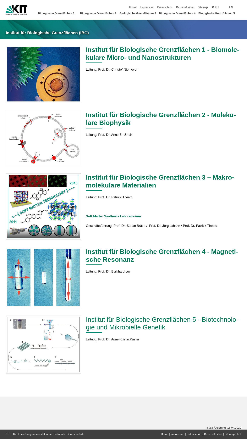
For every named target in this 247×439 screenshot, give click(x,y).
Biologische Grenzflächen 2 (98, 13)
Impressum (147, 7)
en (231, 7)
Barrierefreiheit (185, 7)
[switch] (240, 7)
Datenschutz (165, 7)
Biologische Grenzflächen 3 (138, 13)
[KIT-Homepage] (16, 10)
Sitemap (203, 7)
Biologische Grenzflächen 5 (216, 13)
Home (132, 7)
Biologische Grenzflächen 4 (177, 13)
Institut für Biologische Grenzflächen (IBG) (47, 32)
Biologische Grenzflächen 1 (56, 13)
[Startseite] (240, 13)
